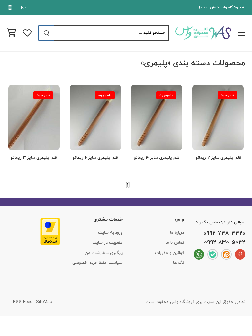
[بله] (212, 254)
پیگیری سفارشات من (104, 253)
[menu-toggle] (241, 33)
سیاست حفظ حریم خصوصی (97, 263)
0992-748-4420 (224, 234)
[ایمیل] (22, 7)
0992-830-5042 (224, 242)
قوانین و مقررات (169, 253)
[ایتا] (226, 254)
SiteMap (44, 302)
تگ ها (178, 263)
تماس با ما (175, 243)
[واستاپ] (199, 254)
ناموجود (227, 95)
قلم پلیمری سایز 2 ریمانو (218, 158)
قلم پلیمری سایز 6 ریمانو (95, 158)
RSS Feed (22, 302)
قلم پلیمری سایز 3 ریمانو (34, 158)
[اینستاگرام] (8, 7)
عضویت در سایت (107, 243)
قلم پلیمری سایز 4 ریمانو (157, 158)
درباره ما (177, 233)
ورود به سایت (110, 233)
